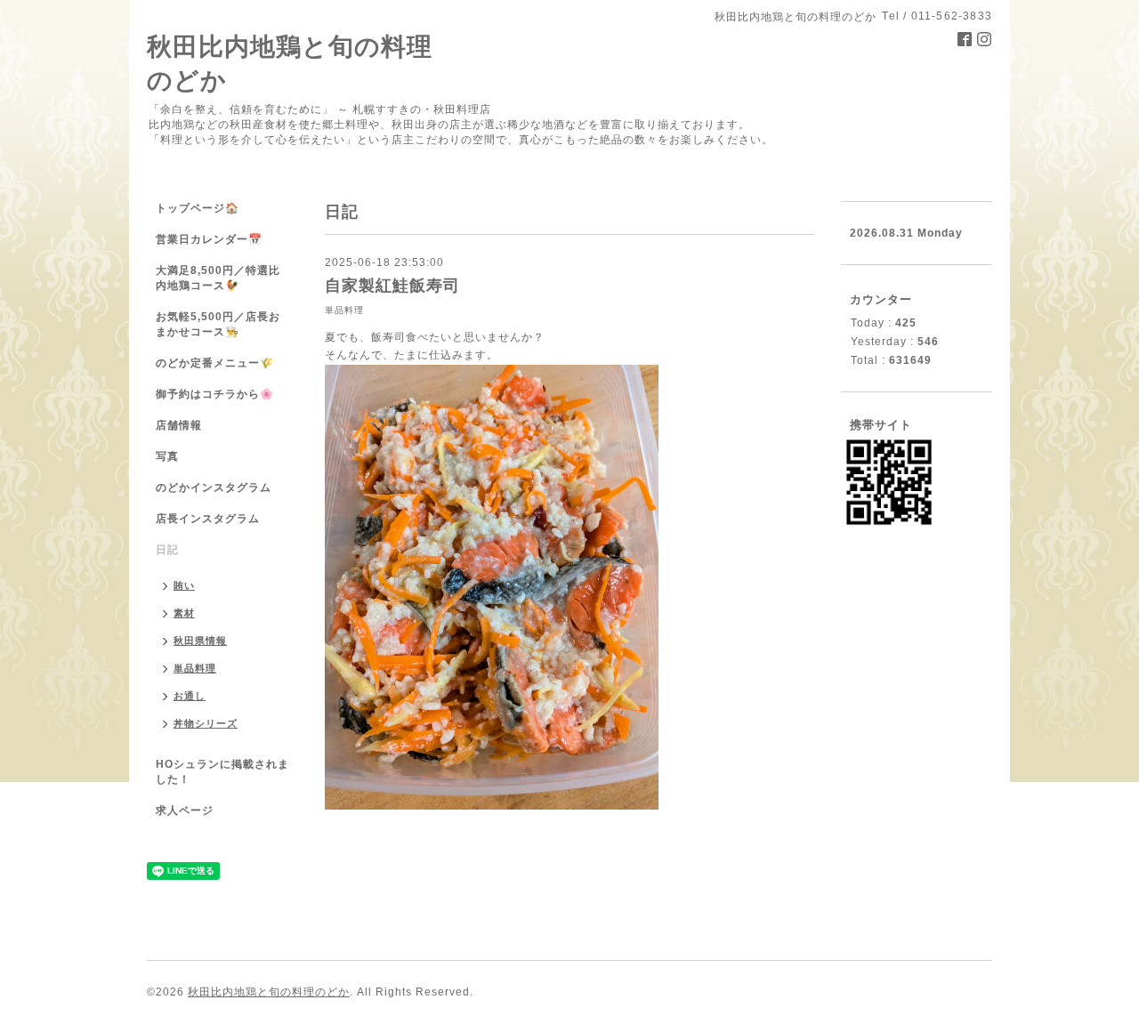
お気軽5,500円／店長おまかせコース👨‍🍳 (218, 324)
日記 (167, 550)
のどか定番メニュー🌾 (215, 363)
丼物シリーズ (206, 723)
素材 (184, 613)
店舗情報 (179, 425)
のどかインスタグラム (213, 487)
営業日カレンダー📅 (209, 239)
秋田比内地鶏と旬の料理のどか (269, 992)
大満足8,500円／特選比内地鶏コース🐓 (218, 278)
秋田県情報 (200, 640)
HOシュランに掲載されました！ (222, 772)
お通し (190, 695)
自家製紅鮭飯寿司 (392, 285)
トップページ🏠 (197, 208)
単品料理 (344, 310)
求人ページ (185, 810)
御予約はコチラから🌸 (215, 394)
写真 (167, 456)
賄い (184, 585)
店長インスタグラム (208, 518)
